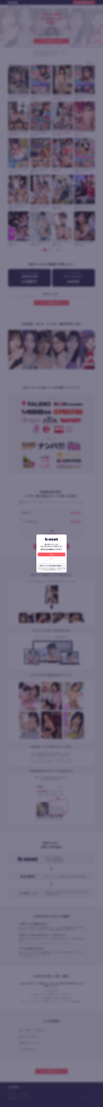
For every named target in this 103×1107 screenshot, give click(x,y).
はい (51, 554)
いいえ (51, 559)
